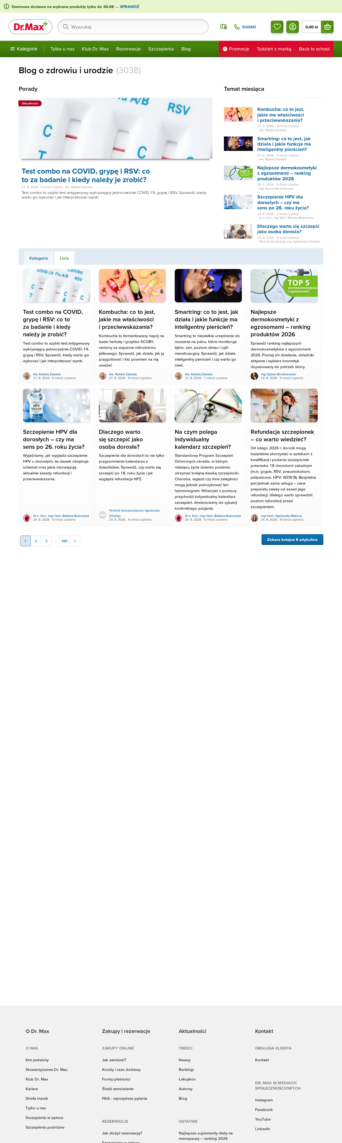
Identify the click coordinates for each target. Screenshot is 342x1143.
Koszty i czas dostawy (121, 1069)
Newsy (185, 1060)
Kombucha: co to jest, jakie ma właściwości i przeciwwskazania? (280, 114)
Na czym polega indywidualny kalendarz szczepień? (203, 439)
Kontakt (262, 1060)
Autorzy (185, 1088)
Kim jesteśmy (37, 1060)
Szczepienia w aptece (44, 1117)
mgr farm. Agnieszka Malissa (281, 515)
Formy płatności (116, 1079)
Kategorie (38, 258)
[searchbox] (133, 26)
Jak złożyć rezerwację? (122, 1133)
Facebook (264, 1109)
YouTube (263, 1119)
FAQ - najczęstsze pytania (124, 1098)
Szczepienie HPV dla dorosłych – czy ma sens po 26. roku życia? (283, 202)
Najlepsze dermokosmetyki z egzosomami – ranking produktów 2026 (287, 173)
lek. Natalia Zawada (47, 374)
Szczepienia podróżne (45, 1127)
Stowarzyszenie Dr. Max (46, 1069)
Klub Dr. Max (95, 49)
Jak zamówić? (114, 1060)
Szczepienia (161, 49)
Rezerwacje (128, 49)
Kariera (32, 1088)
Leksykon (187, 1079)
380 (64, 541)
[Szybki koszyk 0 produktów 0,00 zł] (327, 27)
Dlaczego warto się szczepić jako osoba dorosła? (288, 228)
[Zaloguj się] (292, 27)
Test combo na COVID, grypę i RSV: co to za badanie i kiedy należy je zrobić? (86, 175)
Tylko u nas (62, 49)
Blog (186, 49)
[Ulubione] (277, 27)
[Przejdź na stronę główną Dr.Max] (30, 26)
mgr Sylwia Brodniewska (278, 374)
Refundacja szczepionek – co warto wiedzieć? (282, 436)
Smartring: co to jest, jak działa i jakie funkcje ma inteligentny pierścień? (284, 144)
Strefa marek (37, 1098)
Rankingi (186, 1069)
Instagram (264, 1100)
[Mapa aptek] (223, 27)
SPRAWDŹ (129, 6)
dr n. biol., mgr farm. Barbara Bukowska (61, 515)
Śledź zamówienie (118, 1088)
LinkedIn (262, 1128)
